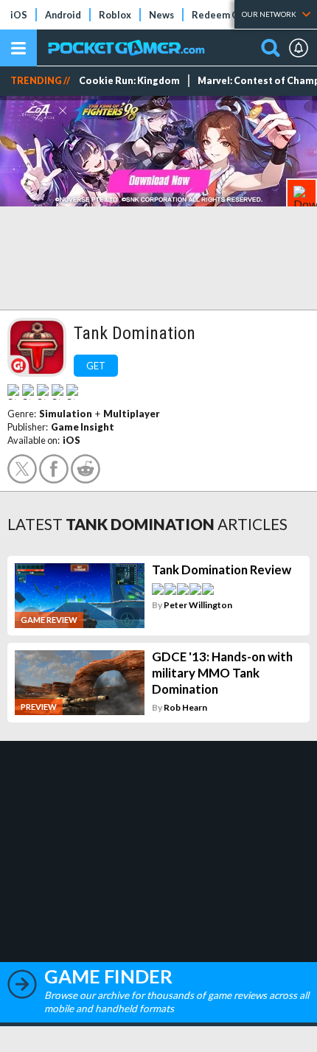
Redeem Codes (226, 15)
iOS (18, 15)
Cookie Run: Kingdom (129, 80)
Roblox (115, 15)
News (161, 15)
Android (63, 15)
